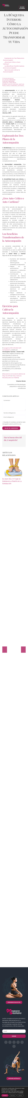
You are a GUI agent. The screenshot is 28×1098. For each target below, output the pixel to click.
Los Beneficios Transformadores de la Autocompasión (13, 67)
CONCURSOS (12, 82)
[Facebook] (5, 49)
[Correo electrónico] (22, 49)
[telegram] (18, 1042)
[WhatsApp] (15, 49)
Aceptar (5, 1095)
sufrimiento (21, 85)
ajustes (21, 1092)
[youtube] (22, 1042)
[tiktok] (14, 1046)
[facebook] (6, 1042)
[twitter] (10, 1042)
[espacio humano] (5, 4)
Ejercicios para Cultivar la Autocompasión (11, 71)
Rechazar (12, 1095)
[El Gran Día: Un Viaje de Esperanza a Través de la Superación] (14, 459)
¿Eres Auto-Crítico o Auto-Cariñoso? (12, 63)
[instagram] (14, 1042)
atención (10, 84)
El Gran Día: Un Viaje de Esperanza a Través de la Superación (12, 481)
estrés (4, 85)
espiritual (21, 84)
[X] (8, 49)
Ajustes (20, 1095)
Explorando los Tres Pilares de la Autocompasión (13, 59)
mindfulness (13, 85)
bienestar (15, 84)
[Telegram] (18, 49)
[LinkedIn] (12, 49)
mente (8, 85)
